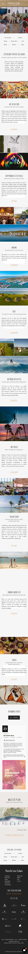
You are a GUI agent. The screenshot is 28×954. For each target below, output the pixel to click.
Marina (18, 877)
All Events (14, 718)
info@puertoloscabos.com (14, 941)
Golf (18, 879)
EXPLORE (14, 201)
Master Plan (19, 876)
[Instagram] (11, 898)
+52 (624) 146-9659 (8, 939)
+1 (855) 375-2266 (22, 939)
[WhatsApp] (17, 898)
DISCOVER (14, 129)
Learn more (14, 265)
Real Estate (7, 877)
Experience (7, 876)
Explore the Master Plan (14, 835)
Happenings (7, 881)
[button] (25, 756)
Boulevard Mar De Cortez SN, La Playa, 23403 (14, 943)
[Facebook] (14, 898)
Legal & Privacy (19, 951)
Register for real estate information (14, 893)
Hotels (6, 879)
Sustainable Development (8, 883)
